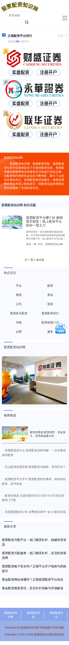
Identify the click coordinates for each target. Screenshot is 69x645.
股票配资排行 (50, 313)
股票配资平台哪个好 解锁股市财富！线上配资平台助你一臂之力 (44, 221)
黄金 (50, 295)
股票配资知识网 (10, 615)
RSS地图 (45, 627)
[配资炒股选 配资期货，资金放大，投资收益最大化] (15, 433)
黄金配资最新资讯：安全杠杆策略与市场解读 (32, 588)
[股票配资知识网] (19, 6)
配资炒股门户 (50, 322)
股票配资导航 (33, 615)
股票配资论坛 (56, 615)
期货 (19, 295)
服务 (50, 331)
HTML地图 (57, 627)
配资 (50, 285)
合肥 (19, 331)
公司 (19, 304)
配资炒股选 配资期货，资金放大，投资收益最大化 (48, 433)
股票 (50, 304)
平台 (19, 285)
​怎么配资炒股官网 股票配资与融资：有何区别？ (35, 467)
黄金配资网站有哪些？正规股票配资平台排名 (32, 579)
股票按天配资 (18, 313)
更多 (61, 35)
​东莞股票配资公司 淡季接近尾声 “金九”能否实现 (35, 512)
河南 (19, 322)
